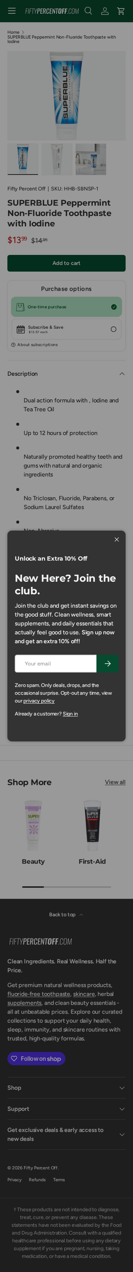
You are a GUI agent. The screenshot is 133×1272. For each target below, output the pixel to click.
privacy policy (39, 701)
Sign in (70, 714)
